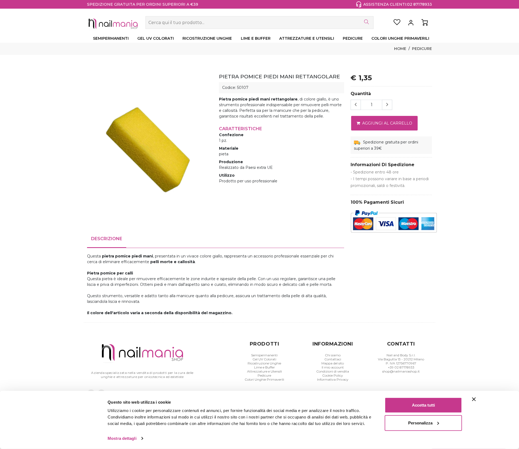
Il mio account (333, 367)
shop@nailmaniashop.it (401, 371)
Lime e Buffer (264, 367)
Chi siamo (333, 355)
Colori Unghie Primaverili (264, 379)
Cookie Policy (332, 375)
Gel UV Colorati (264, 359)
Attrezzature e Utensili (264, 371)
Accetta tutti (423, 405)
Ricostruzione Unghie (264, 363)
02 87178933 (419, 4)
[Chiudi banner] (474, 399)
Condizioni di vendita (332, 371)
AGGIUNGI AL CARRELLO (386, 123)
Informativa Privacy (332, 379)
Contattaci (332, 359)
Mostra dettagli (122, 438)
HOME (400, 48)
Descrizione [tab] (106, 238)
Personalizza (420, 422)
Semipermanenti (264, 355)
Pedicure (422, 48)
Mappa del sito (332, 363)
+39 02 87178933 (401, 367)
